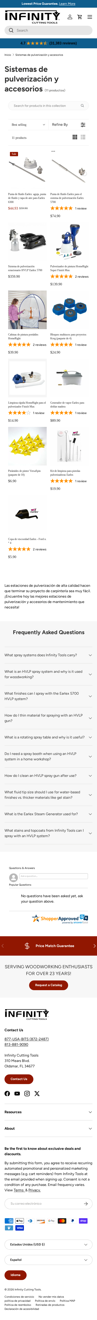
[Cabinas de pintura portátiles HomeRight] (27, 310)
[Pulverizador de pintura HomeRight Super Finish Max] (69, 241)
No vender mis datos (51, 1296)
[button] (80, 17)
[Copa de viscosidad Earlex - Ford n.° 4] (27, 514)
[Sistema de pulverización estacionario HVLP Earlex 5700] (27, 241)
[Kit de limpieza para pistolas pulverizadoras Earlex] (69, 446)
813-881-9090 (16, 1044)
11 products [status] (19, 138)
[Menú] (90, 17)
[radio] (75, 138)
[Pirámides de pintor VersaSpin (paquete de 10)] (27, 446)
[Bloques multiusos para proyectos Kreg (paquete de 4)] (69, 310)
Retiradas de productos (50, 1304)
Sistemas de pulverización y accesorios (39, 54)
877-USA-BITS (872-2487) (27, 1039)
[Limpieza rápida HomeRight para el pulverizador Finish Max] (27, 378)
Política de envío (45, 1300)
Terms (19, 1190)
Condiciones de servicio (19, 1296)
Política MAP (67, 1300)
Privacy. (34, 1190)
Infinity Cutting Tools (28, 1289)
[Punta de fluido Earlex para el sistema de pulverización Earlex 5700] (69, 169)
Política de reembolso (18, 1304)
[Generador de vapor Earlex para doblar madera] (69, 378)
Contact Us (19, 1079)
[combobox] (48, 30)
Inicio (8, 54)
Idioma (16, 1275)
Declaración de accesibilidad (22, 1309)
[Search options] (84, 105)
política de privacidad (17, 1300)
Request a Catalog (48, 985)
